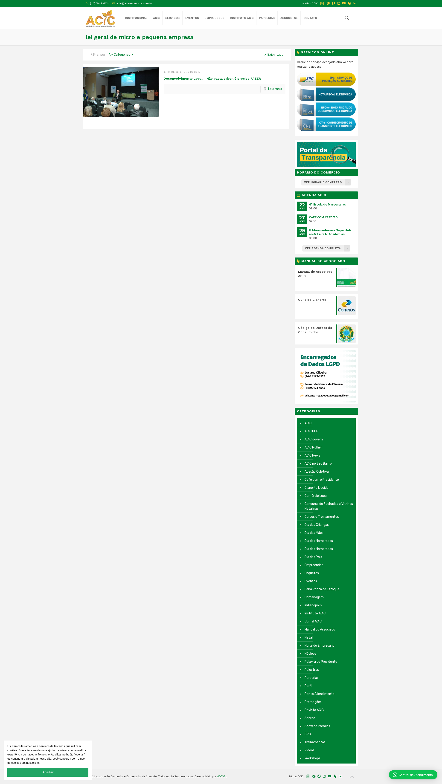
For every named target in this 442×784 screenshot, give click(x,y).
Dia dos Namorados (319, 541)
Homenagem (314, 597)
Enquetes (312, 573)
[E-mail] (354, 3)
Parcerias (312, 678)
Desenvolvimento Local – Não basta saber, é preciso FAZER (212, 78)
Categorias (122, 55)
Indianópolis (313, 605)
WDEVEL (222, 776)
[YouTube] (344, 3)
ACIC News (312, 455)
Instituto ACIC (315, 613)
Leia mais (275, 89)
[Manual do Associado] (349, 3)
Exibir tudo (275, 55)
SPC (308, 734)
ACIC (308, 423)
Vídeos (309, 750)
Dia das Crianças (317, 525)
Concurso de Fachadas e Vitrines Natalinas (329, 506)
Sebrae (310, 718)
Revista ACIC (314, 710)
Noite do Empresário (319, 646)
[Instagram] (338, 3)
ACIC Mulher (313, 447)
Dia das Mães (314, 533)
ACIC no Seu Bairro (318, 464)
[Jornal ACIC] (322, 3)
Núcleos (310, 654)
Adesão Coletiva (317, 472)
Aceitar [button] (47, 772)
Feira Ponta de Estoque (322, 589)
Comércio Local (316, 496)
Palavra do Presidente (321, 662)
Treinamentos (315, 742)
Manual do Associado (320, 629)
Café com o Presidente (322, 480)
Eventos (311, 581)
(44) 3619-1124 (100, 3)
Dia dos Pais (313, 557)
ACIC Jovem (314, 439)
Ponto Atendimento (319, 694)
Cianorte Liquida (317, 488)
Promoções (313, 702)
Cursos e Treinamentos (322, 517)
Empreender (314, 565)
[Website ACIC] (328, 3)
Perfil (308, 686)
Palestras (312, 670)
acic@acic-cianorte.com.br (134, 3)
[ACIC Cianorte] (100, 18)
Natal (309, 637)
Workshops (312, 758)
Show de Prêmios (317, 726)
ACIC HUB (311, 431)
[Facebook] (333, 3)
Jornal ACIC (313, 621)
